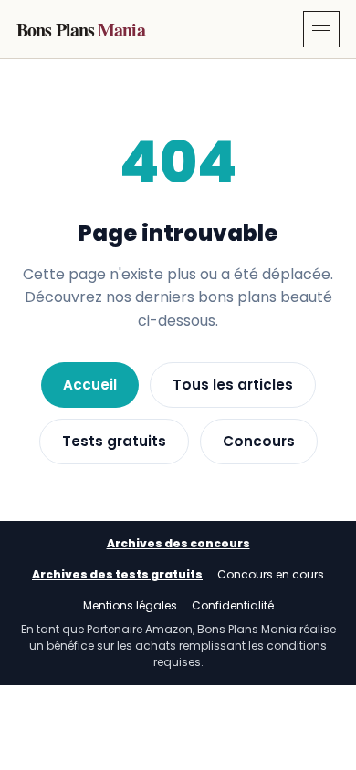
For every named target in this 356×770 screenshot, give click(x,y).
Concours (259, 441)
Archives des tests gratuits (117, 574)
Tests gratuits (114, 441)
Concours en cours (270, 574)
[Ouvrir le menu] (321, 29)
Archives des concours (178, 543)
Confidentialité (233, 605)
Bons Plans (80, 29)
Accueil (90, 384)
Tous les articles (233, 384)
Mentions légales (130, 605)
